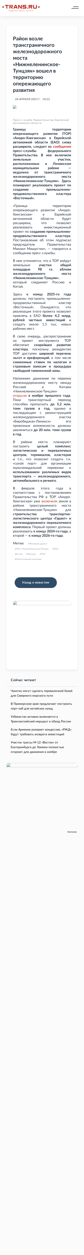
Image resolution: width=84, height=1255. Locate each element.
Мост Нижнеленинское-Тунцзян (32, 549)
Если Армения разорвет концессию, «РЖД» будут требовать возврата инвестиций (41, 732)
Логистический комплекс (29, 559)
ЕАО (56, 549)
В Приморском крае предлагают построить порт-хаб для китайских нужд (41, 706)
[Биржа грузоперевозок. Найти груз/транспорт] (21, 8)
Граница (32, 554)
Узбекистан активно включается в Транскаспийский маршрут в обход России (41, 719)
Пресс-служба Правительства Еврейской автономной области (41, 121)
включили (49, 501)
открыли (20, 395)
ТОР (43, 554)
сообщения (62, 146)
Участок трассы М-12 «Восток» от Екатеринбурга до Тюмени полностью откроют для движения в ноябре (37, 747)
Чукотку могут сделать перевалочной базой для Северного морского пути (41, 693)
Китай (19, 554)
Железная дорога (38, 544)
